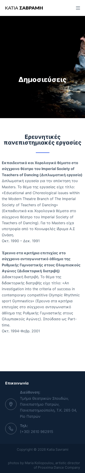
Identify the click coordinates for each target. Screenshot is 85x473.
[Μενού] (78, 8)
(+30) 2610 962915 (36, 431)
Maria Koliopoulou (39, 463)
